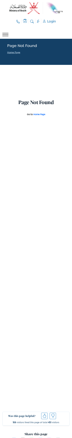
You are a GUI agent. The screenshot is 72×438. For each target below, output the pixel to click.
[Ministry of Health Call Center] (18, 21)
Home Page (13, 53)
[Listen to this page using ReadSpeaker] (7, 58)
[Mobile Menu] (5, 34)
